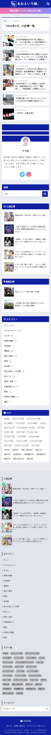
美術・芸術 (10, 381)
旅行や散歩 (10, 356)
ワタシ (35, 445)
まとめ (8, 336)
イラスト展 (32, 423)
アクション (18, 419)
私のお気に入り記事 (14, 371)
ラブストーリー (21, 445)
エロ (43, 423)
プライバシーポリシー (36, 726)
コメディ (8, 432)
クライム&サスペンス (26, 427)
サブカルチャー (12, 331)
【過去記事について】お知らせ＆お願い (25, 11)
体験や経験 (10, 341)
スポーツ (20, 432)
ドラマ (21, 436)
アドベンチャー (33, 419)
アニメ (8, 325)
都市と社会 (18, 459)
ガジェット (9, 427)
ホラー (8, 445)
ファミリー (21, 441)
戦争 (7, 454)
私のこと (9, 376)
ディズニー (32, 432)
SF (6, 419)
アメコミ (20, 423)
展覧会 (8, 351)
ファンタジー (36, 441)
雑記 (7, 402)
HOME (27, 721)
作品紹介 (9, 346)
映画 (7, 361)
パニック (8, 441)
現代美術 (41, 454)
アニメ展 (8, 423)
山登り (38, 450)
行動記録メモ (11, 387)
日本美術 (17, 454)
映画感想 (29, 454)
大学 (6, 450)
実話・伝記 (27, 450)
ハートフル (33, 436)
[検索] (45, 194)
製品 (7, 392)
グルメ (41, 427)
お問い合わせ (19, 726)
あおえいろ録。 (28, 3)
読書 (7, 459)
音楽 (30, 459)
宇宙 (16, 450)
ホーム (9, 726)
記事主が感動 (11, 397)
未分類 (8, 366)
